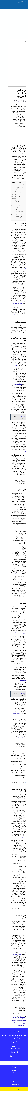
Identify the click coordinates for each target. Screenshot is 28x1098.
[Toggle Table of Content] (22, 185)
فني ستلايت (15, 194)
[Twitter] (14, 1056)
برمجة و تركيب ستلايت (17, 187)
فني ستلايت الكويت (17, 214)
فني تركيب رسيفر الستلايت (16, 208)
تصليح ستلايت (15, 189)
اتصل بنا (14, 1077)
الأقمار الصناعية (17, 954)
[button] (3, 2)
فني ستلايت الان (20, 1025)
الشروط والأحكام (14, 1084)
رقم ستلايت (22, 451)
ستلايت (14, 203)
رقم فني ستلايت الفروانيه (16, 197)
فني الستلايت (18, 384)
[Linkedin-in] (11, 1056)
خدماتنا (14, 1072)
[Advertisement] (14, 24)
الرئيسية (14, 1070)
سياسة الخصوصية (14, 1081)
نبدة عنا (14, 1075)
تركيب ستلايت (16, 713)
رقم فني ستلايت (16, 205)
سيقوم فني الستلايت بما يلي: (19, 191)
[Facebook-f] (17, 1056)
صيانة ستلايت (22, 1020)
